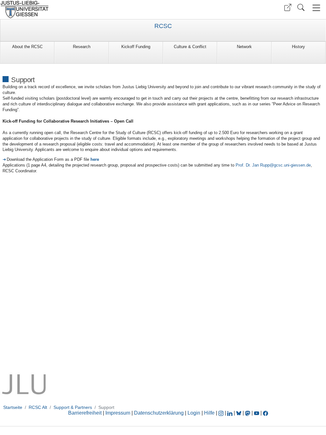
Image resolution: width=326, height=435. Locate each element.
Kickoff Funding (135, 46)
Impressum (117, 413)
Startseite (12, 407)
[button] (287, 7)
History (298, 46)
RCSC (163, 26)
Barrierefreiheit (85, 413)
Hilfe (209, 413)
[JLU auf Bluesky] (239, 413)
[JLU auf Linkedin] (230, 413)
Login (195, 413)
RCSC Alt (38, 407)
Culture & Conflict (190, 46)
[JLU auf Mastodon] (248, 413)
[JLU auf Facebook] (265, 413)
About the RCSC (27, 46)
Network (244, 46)
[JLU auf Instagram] (221, 413)
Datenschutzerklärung (159, 413)
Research (81, 46)
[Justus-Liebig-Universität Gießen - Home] (80, 9)
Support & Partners (72, 407)
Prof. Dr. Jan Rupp (253, 165)
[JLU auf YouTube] (256, 413)
